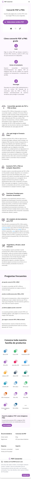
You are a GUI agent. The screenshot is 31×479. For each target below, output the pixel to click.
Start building (7, 425)
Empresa (3, 446)
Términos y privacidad (6, 449)
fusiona (4, 229)
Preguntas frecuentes (16, 276)
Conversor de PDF (21, 434)
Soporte (18, 446)
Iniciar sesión (4, 437)
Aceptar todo (26, 475)
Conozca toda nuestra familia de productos (16, 341)
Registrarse (4, 439)
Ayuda (17, 449)
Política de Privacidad (6, 451)
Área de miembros (6, 434)
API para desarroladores (22, 439)
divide (19, 229)
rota (13, 231)
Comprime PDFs (6, 227)
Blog (17, 437)
